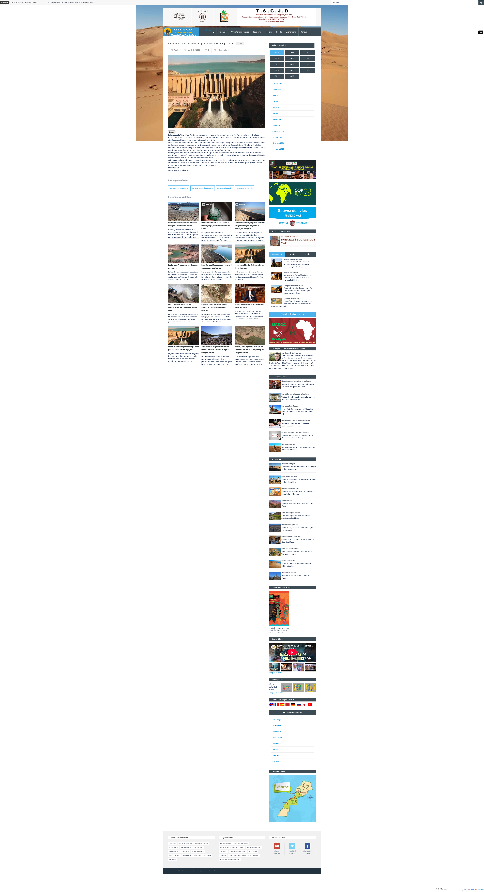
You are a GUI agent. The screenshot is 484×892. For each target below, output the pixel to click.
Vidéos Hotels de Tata (292, 299)
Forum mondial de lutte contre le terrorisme (244, 855)
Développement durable (238, 851)
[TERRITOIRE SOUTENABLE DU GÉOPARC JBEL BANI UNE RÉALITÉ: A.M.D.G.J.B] (292, 169)
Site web (276, 761)
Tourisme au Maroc (201, 843)
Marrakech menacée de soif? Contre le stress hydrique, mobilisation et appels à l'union (215, 226)
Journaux (276, 749)
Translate (480, 889)
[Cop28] (292, 193)
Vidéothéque (277, 720)
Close (208, 30)
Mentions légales (199, 871)
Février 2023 (277, 90)
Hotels (279, 32)
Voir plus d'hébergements (292, 314)
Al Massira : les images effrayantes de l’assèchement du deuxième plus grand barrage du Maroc (215, 350)
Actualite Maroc (225, 843)
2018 (307, 58)
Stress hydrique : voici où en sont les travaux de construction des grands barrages (214, 307)
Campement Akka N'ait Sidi (293, 286)
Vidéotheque (185, 851)
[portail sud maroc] (180, 32)
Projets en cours (174, 855)
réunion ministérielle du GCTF (230, 859)
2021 (307, 52)
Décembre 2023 (278, 149)
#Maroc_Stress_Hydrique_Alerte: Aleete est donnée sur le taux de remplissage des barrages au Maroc (250, 350)
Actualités (223, 32)
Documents (277, 743)
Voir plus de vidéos (275, 673)
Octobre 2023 (277, 137)
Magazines (276, 755)
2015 (307, 64)
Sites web (172, 859)
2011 (277, 76)
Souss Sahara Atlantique (228, 847)
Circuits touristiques (240, 32)
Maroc (242, 847)
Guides (307, 254)
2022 (292, 52)
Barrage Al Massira (225, 188)
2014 (277, 70)
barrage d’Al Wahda (245, 188)
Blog (189, 871)
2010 (292, 76)
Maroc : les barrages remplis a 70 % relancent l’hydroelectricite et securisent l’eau (182, 307)
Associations (198, 847)
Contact (303, 32)
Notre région (173, 847)
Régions (268, 32)
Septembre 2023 (278, 131)
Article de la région (185, 843)
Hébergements (277, 254)
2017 (277, 64)
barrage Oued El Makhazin (202, 188)
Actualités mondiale (253, 847)
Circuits (292, 254)
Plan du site (182, 871)
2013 (292, 70)
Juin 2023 (276, 113)
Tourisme (257, 32)
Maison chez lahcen (291, 273)
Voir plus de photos (276, 693)
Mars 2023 (276, 96)
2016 (292, 64)
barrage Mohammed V (179, 188)
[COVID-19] (292, 218)
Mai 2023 (276, 107)
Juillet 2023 (277, 119)
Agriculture (253, 851)
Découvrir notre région (294, 713)
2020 (277, 58)
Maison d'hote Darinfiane (293, 259)
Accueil (173, 871)
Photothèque (277, 726)
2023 (277, 52)
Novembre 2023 (278, 143)
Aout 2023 (276, 125)
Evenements (291, 32)
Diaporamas (277, 732)
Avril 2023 (276, 102)
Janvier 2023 (277, 84)
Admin (176, 50)
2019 (292, 58)
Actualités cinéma (198, 851)
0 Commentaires (223, 50)
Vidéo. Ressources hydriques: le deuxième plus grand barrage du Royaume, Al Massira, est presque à (250, 226)
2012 (307, 70)
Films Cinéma (277, 738)
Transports (223, 851)
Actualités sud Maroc (240, 843)
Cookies (209, 871)
